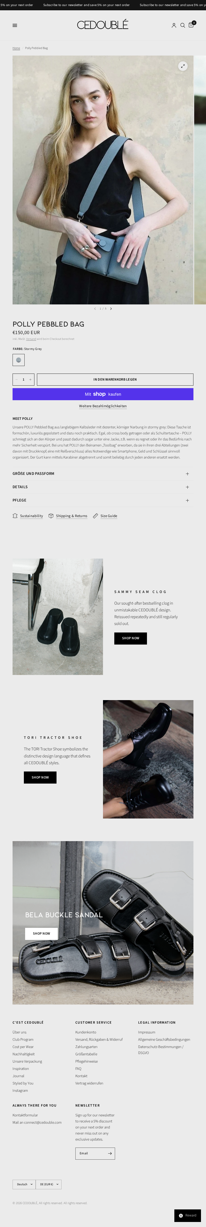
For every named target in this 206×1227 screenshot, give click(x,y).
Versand (31, 339)
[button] (130, 638)
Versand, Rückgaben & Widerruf (99, 1039)
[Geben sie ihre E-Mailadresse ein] (110, 1154)
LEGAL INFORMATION (157, 1022)
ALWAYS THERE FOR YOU (35, 1105)
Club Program (23, 1039)
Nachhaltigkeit (24, 1054)
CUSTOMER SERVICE (93, 1022)
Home (16, 48)
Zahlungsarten (86, 1047)
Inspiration (21, 1068)
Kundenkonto (85, 1032)
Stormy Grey (19, 360)
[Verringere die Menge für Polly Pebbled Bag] (16, 379)
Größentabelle (86, 1054)
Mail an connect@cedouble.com (37, 1122)
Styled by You (23, 1083)
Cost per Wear (23, 1047)
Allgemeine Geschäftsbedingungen (164, 1039)
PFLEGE (19, 500)
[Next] (111, 308)
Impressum (146, 1032)
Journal (18, 1076)
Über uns (19, 1032)
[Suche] (183, 25)
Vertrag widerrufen (89, 1083)
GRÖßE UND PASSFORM (34, 473)
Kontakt (81, 1076)
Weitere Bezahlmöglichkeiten (103, 406)
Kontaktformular (25, 1115)
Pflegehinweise (86, 1061)
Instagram (20, 1090)
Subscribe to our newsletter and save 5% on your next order (62, 5)
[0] (190, 25)
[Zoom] (183, 66)
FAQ (78, 1068)
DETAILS (20, 487)
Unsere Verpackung (27, 1061)
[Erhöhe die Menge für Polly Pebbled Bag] (30, 379)
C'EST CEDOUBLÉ (28, 1022)
